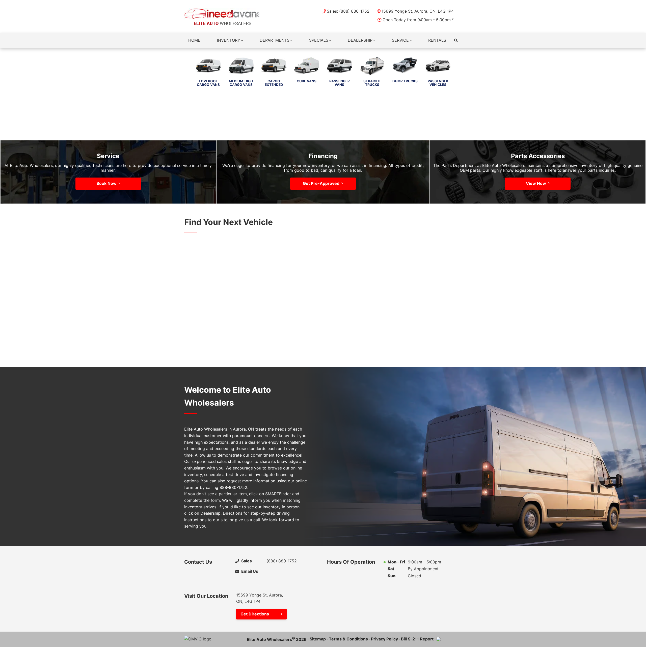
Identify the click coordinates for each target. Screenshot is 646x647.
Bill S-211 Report (417, 638)
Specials (318, 40)
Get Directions (254, 613)
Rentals (437, 40)
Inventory (228, 40)
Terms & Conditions (348, 638)
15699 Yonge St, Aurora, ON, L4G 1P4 (418, 11)
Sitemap (318, 638)
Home (194, 40)
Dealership (360, 40)
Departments (274, 40)
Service (400, 40)
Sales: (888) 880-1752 (348, 11)
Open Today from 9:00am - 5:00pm (417, 19)
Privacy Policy (384, 638)
